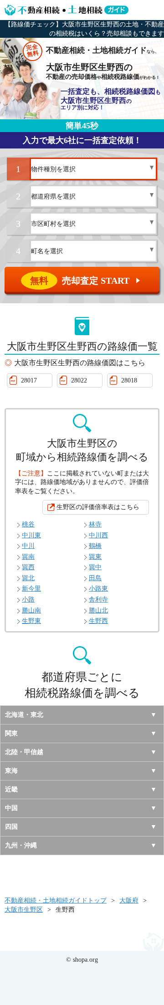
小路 (28, 599)
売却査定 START (86, 280)
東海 (11, 770)
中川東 (31, 535)
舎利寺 (98, 599)
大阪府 (128, 900)
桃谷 (28, 524)
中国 (11, 808)
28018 (129, 380)
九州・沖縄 (21, 845)
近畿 (11, 789)
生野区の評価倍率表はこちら (97, 507)
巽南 (28, 556)
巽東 (95, 556)
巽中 (95, 567)
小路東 (98, 588)
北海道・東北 (24, 714)
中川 (28, 545)
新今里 (31, 588)
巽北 (28, 578)
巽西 (28, 567)
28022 (79, 380)
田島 (95, 578)
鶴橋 (95, 545)
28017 (29, 380)
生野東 (31, 620)
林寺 (95, 524)
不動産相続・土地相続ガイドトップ (56, 900)
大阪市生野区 (24, 909)
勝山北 (98, 610)
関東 (11, 733)
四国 (11, 826)
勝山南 (31, 610)
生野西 (98, 620)
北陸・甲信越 (24, 752)
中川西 (98, 535)
